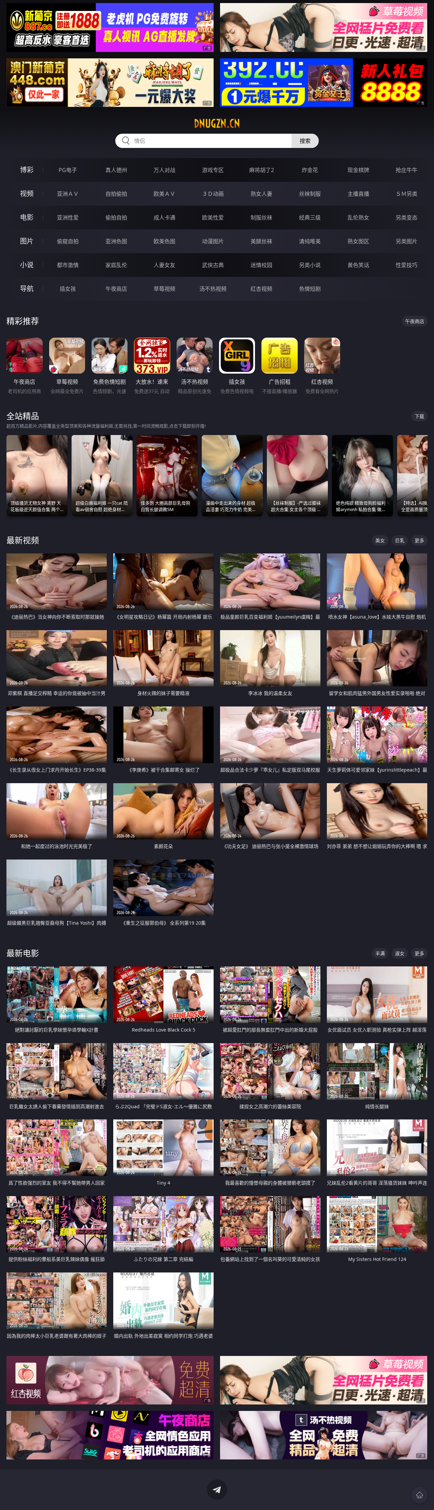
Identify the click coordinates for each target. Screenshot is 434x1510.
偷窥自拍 (68, 241)
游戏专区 (213, 170)
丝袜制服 (310, 193)
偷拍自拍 (116, 217)
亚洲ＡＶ (68, 193)
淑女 (400, 953)
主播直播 (358, 193)
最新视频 (22, 540)
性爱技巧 (406, 265)
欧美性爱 (213, 217)
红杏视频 (261, 288)
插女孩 (68, 288)
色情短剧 (310, 288)
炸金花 (310, 170)
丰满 (380, 953)
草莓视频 (164, 288)
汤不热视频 (212, 288)
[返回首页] (419, 1495)
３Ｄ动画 (213, 193)
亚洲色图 (116, 241)
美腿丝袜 (261, 241)
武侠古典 (213, 265)
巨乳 (400, 540)
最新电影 (22, 953)
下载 (419, 416)
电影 (27, 217)
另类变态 (406, 217)
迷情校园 (261, 265)
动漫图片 (213, 241)
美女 (380, 540)
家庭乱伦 (116, 265)
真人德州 (116, 170)
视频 (27, 193)
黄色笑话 (358, 265)
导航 (27, 288)
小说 (27, 264)
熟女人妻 (261, 193)
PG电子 (68, 170)
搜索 (305, 141)
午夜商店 (116, 288)
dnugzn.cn (217, 123)
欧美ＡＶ (164, 193)
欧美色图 (164, 241)
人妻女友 (164, 265)
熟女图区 (358, 241)
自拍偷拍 (116, 193)
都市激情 (68, 265)
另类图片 (406, 241)
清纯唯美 (310, 241)
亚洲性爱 (68, 217)
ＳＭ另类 (406, 193)
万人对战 (164, 170)
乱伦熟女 (358, 217)
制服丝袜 (261, 217)
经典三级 (310, 217)
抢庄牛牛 (406, 170)
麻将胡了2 (261, 170)
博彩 (27, 169)
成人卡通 (164, 217)
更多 (419, 540)
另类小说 (310, 265)
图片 (27, 241)
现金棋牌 (358, 170)
